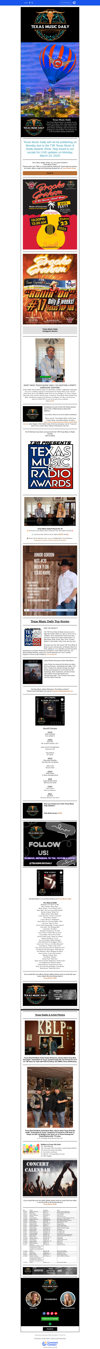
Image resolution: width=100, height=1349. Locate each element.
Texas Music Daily (69, 168)
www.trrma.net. (51, 654)
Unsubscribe (37, 1338)
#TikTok (50, 540)
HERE (52, 401)
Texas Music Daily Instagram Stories (50, 330)
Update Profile (45, 1338)
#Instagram (37, 540)
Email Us (50, 173)
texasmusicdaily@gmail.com (62, 691)
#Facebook (44, 540)
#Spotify (55, 540)
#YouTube (63, 540)
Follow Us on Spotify (50, 1319)
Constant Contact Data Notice (58, 1338)
